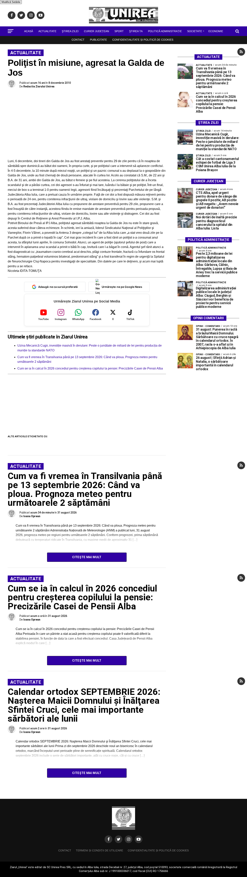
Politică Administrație (165, 31)
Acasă (28, 31)
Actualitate (47, 31)
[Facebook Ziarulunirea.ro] (108, 839)
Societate (194, 31)
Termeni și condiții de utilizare (99, 850)
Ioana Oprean (31, 516)
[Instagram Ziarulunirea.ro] (128, 839)
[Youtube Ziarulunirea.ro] (138, 839)
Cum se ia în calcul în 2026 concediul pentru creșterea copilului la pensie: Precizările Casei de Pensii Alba (90, 368)
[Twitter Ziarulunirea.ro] (118, 839)
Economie (215, 31)
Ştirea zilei (70, 31)
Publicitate (98, 39)
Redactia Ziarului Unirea (38, 86)
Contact (78, 39)
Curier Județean (96, 31)
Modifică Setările (11, 2)
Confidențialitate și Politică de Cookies (142, 39)
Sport (119, 31)
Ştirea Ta (136, 31)
